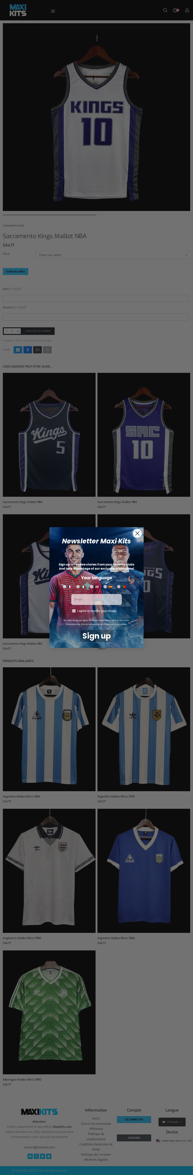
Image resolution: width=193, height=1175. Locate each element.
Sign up (96, 636)
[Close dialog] (137, 533)
